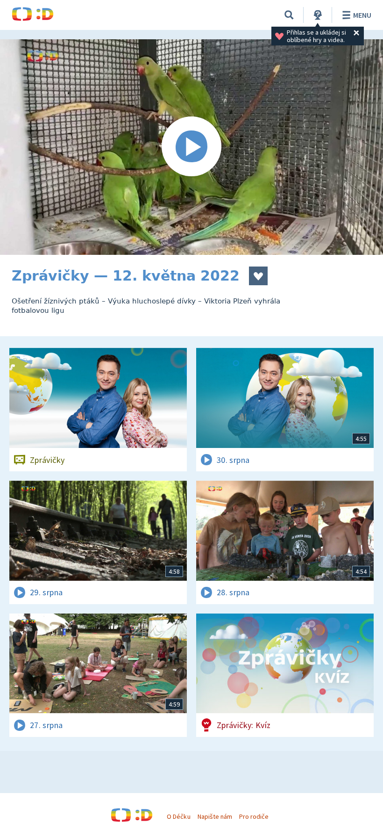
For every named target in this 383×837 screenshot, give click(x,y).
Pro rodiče (254, 816)
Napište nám (215, 816)
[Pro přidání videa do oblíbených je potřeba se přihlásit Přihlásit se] (258, 276)
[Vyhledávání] (289, 15)
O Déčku (178, 816)
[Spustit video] (191, 147)
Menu (362, 15)
